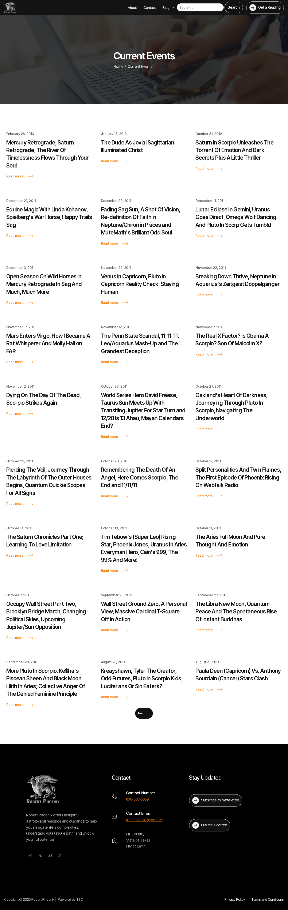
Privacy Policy (235, 899)
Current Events (140, 66)
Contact (150, 7)
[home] (10, 7)
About (132, 7)
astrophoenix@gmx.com (144, 820)
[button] (168, 7)
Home (118, 66)
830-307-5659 (137, 799)
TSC (79, 899)
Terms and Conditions (267, 899)
